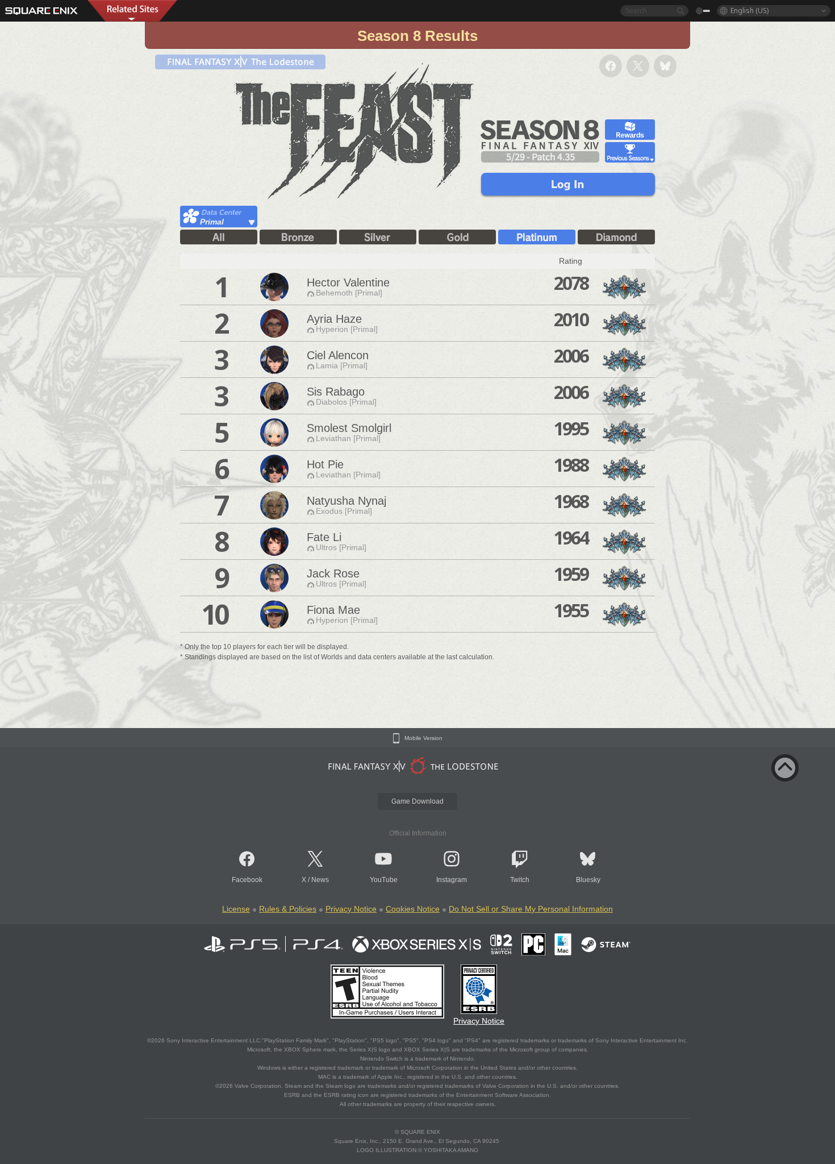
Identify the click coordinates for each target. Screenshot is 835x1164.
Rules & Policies (287, 908)
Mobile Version (423, 738)
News (320, 880)
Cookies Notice (413, 908)
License (236, 908)
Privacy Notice (351, 908)
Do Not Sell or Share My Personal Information (531, 908)
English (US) (749, 10)
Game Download (417, 801)
